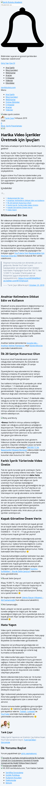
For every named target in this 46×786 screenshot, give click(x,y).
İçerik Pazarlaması (14, 126)
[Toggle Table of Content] (2, 193)
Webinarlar (11, 72)
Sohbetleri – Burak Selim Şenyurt (16, 571)
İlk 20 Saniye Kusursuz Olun (19, 203)
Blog (3, 126)
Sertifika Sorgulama (14, 772)
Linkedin (31, 711)
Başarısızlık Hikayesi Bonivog (14, 450)
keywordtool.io (36, 345)
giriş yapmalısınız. (29, 753)
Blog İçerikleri (12, 70)
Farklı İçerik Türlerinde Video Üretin (22, 205)
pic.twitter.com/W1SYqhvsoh (15, 280)
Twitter (23, 711)
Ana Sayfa (10, 67)
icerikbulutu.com (8, 87)
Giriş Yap (5, 63)
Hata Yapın (12, 210)
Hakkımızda (11, 780)
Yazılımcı (34, 569)
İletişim (9, 783)
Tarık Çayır (9, 118)
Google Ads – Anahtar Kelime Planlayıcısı (19, 344)
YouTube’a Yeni (21, 253)
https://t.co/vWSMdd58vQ (29, 278)
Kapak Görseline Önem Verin (19, 207)
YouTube (5, 714)
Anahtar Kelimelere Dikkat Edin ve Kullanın (25, 200)
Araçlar (9, 75)
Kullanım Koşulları (14, 777)
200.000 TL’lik (33, 447)
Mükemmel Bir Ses (15, 198)
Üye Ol (12, 63)
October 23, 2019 (36, 285)
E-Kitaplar (10, 78)
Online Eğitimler (13, 102)
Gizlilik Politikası (13, 775)
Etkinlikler (10, 83)
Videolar (9, 80)
